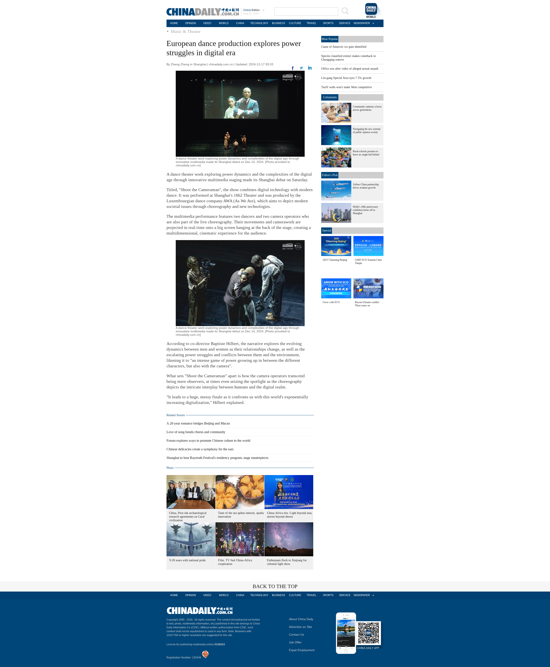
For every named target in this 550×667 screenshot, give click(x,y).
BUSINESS (278, 23)
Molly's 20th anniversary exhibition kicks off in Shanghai (365, 210)
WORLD (224, 23)
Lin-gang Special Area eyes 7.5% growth (346, 78)
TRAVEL (311, 23)
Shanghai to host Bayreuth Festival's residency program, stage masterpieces (217, 458)
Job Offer (295, 642)
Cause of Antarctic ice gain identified (343, 46)
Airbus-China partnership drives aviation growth (366, 186)
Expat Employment (302, 650)
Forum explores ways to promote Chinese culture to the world (208, 440)
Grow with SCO (331, 302)
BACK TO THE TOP (275, 586)
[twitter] (310, 68)
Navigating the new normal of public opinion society (366, 130)
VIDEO (207, 23)
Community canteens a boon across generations (367, 108)
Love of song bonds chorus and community (196, 432)
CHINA (240, 23)
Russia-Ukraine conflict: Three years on (367, 304)
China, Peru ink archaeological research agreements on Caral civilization (187, 516)
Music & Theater (186, 31)
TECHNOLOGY (259, 23)
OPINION (190, 23)
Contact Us (296, 634)
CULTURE (295, 23)
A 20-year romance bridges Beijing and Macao (198, 423)
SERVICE (344, 23)
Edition (251, 10)
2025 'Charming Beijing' (335, 259)
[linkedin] (301, 69)
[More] (293, 69)
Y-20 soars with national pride (187, 560)
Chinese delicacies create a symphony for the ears (200, 449)
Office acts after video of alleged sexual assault (349, 68)
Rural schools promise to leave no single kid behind (366, 153)
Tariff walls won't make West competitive (346, 87)
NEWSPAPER (361, 23)
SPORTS (328, 23)
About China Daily (301, 619)
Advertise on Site (300, 627)
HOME (174, 23)
